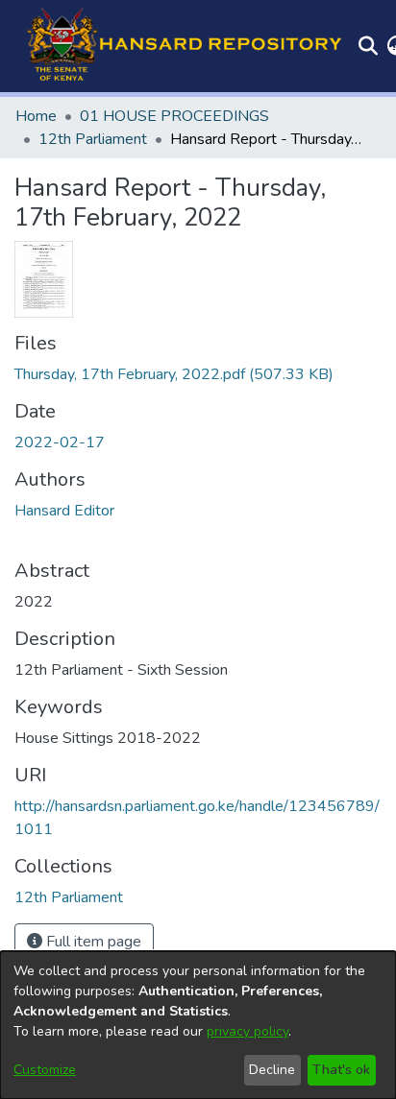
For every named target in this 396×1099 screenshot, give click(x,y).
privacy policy (247, 1031)
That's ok (341, 1070)
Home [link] (36, 116)
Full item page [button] (91, 941)
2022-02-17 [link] (59, 442)
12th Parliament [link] (92, 139)
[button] (177, 46)
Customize (44, 1070)
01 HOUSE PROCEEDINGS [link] (174, 116)
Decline (272, 1070)
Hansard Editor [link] (64, 510)
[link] (174, 374)
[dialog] (198, 1025)
